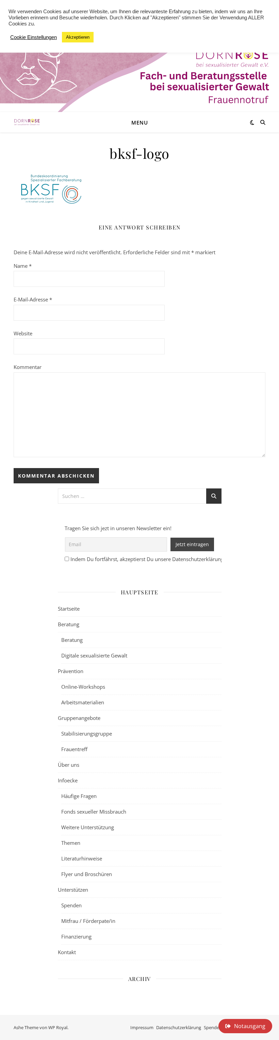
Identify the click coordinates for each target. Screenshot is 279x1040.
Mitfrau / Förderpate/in (88, 920)
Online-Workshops (83, 686)
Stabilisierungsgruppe (86, 733)
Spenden (71, 905)
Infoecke (68, 780)
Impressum (141, 1027)
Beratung (68, 624)
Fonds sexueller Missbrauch (93, 811)
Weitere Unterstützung (87, 827)
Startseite (69, 608)
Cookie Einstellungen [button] (33, 37)
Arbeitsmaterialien (82, 702)
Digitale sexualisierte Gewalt (94, 655)
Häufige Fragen (79, 796)
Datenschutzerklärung (178, 1027)
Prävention (70, 671)
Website (23, 333)
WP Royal (57, 1027)
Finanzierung (76, 936)
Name (23, 265)
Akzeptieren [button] (77, 37)
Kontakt (67, 952)
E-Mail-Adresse (33, 299)
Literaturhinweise (81, 858)
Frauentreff (74, 749)
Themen (70, 842)
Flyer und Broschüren (86, 874)
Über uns (68, 764)
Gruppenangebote (79, 717)
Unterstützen (73, 889)
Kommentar (28, 367)
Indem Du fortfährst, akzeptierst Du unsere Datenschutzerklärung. (147, 559)
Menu (139, 122)
